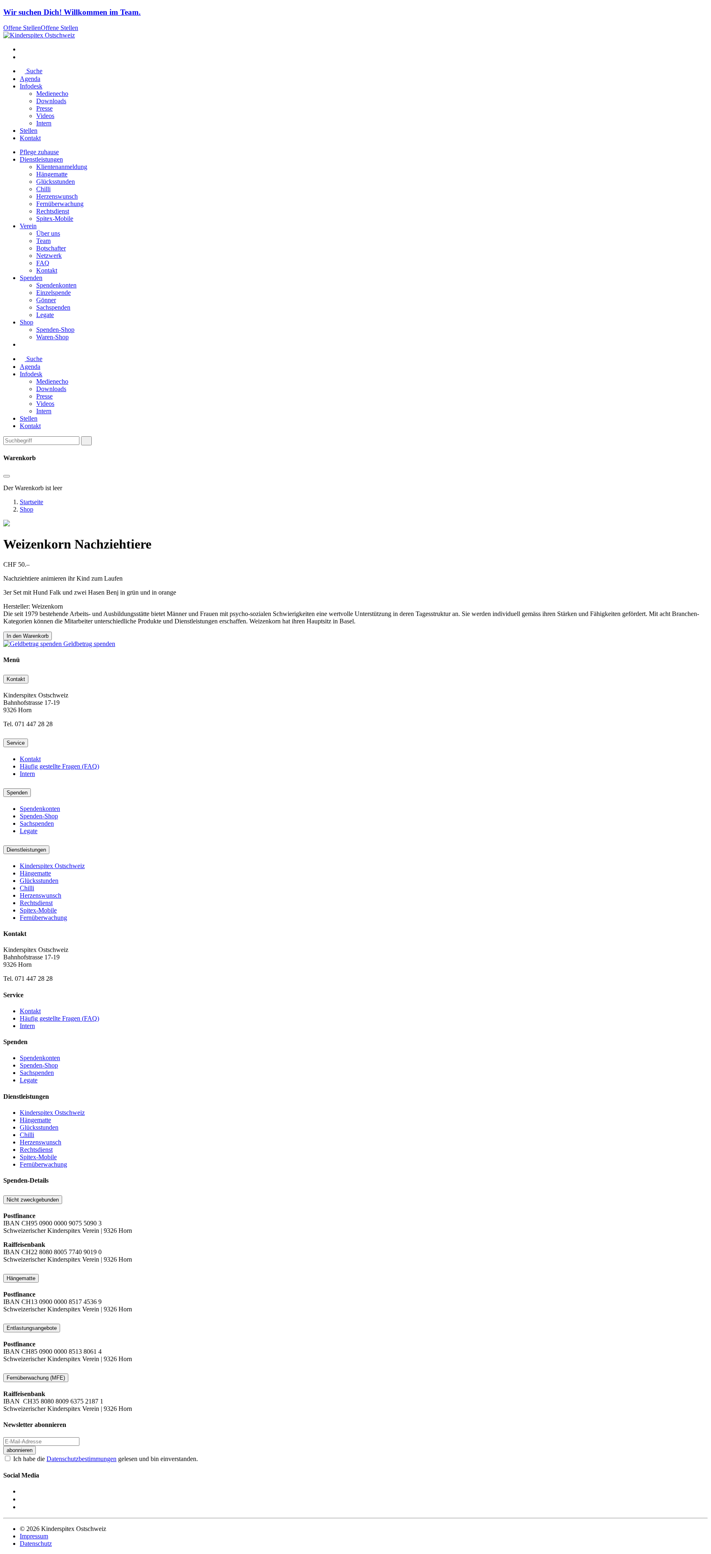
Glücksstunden (55, 181)
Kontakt (30, 137)
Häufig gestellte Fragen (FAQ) (59, 766)
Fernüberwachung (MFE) (36, 1378)
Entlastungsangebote (32, 1328)
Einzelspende (53, 292)
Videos (45, 115)
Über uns (48, 233)
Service (16, 743)
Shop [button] (26, 322)
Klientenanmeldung (61, 166)
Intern (43, 123)
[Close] (86, 440)
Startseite (31, 501)
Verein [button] (28, 225)
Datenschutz (36, 1543)
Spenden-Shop (55, 329)
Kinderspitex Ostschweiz (52, 865)
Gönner (46, 299)
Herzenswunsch (57, 196)
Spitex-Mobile (54, 218)
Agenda (30, 78)
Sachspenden (53, 307)
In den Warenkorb (28, 636)
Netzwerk (49, 255)
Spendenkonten (56, 285)
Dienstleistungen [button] (41, 159)
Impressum (34, 1536)
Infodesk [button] (31, 86)
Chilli (43, 188)
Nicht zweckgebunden (33, 1200)
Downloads (51, 100)
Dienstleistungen (26, 850)
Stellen (28, 130)
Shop (26, 509)
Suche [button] (33, 70)
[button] (22, 49)
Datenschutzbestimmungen (81, 1458)
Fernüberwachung (60, 203)
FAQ (42, 262)
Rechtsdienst (52, 211)
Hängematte (51, 174)
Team (43, 240)
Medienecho (52, 93)
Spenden (17, 793)
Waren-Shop (52, 336)
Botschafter (51, 248)
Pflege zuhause (39, 151)
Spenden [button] (31, 277)
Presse (44, 108)
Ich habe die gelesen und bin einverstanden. (105, 1458)
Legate (45, 314)
